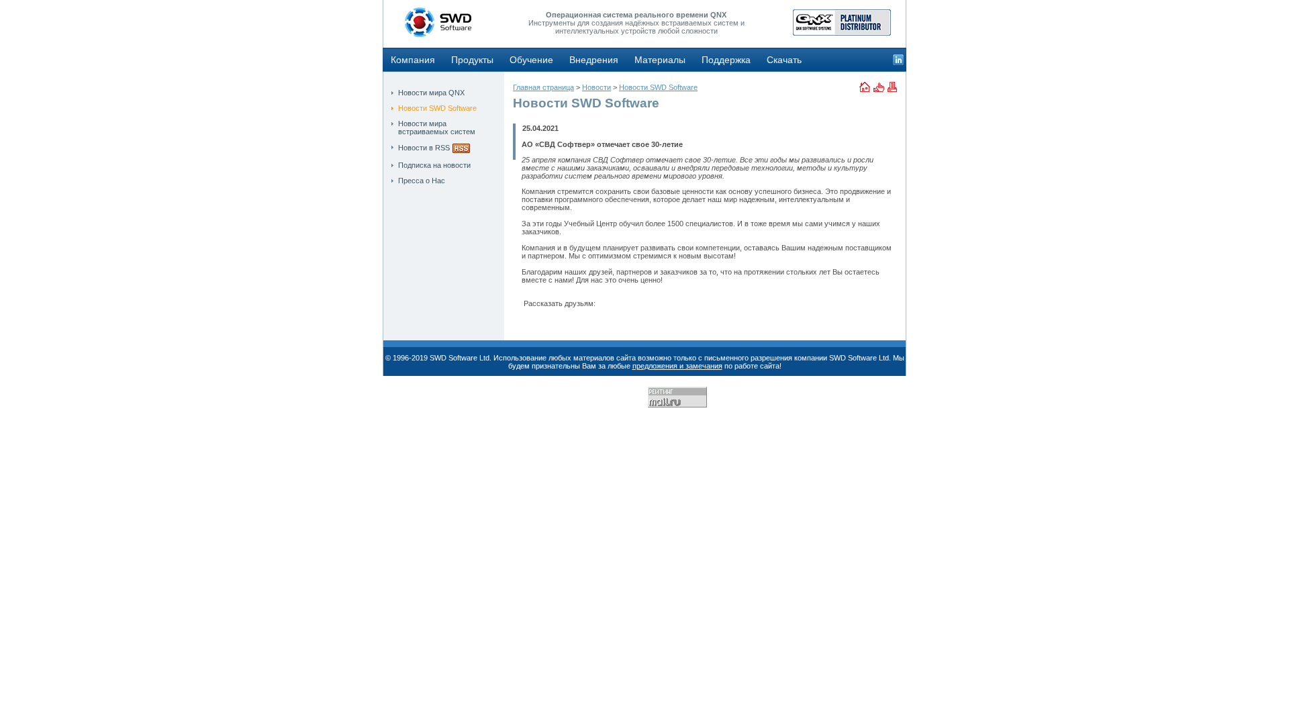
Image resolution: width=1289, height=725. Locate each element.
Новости (596, 87)
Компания (413, 59)
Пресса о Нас (421, 181)
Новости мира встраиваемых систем (436, 127)
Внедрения (593, 59)
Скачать (784, 59)
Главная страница (543, 87)
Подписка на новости (434, 165)
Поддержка (726, 59)
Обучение (531, 59)
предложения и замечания (677, 366)
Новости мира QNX (431, 93)
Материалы (659, 59)
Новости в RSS (424, 148)
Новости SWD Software (437, 108)
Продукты (472, 59)
